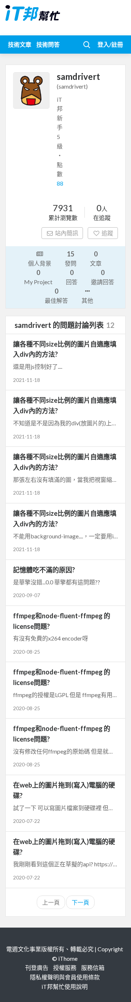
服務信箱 (92, 967)
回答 (72, 276)
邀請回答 (102, 276)
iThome (68, 958)
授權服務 (64, 967)
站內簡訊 (66, 232)
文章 (96, 258)
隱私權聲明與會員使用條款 (65, 977)
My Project (38, 276)
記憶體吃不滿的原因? (44, 570)
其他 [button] (87, 300)
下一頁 (80, 902)
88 (60, 183)
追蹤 (107, 232)
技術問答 (48, 44)
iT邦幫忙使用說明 (64, 986)
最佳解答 (56, 295)
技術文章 (19, 44)
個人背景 (39, 263)
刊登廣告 (36, 967)
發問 (70, 258)
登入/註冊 (110, 44)
